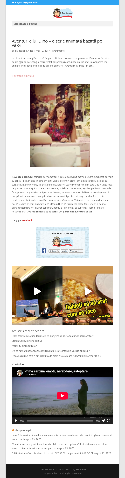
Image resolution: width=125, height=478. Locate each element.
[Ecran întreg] (109, 420)
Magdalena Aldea (24, 50)
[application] (62, 395)
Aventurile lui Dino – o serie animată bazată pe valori (57, 43)
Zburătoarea (46, 469)
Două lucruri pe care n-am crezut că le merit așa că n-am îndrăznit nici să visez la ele (56, 355)
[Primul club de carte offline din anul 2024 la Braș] (37, 291)
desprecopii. (23, 430)
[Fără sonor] (103, 420)
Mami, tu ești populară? (24, 345)
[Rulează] (16, 420)
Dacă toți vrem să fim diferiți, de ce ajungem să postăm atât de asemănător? (52, 335)
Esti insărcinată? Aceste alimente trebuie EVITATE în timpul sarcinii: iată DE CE (52, 453)
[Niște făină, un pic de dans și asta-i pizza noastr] (87, 291)
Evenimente (58, 50)
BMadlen (81, 469)
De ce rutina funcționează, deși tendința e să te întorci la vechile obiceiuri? (51, 350)
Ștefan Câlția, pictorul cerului (27, 340)
